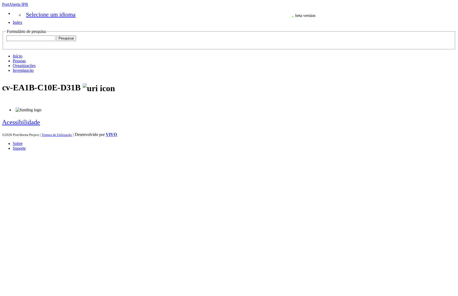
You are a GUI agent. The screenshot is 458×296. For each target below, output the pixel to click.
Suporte (19, 148)
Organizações (24, 65)
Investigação (23, 70)
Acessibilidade (21, 122)
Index (17, 22)
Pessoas (19, 61)
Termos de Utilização (57, 135)
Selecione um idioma (51, 14)
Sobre (18, 143)
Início (17, 56)
